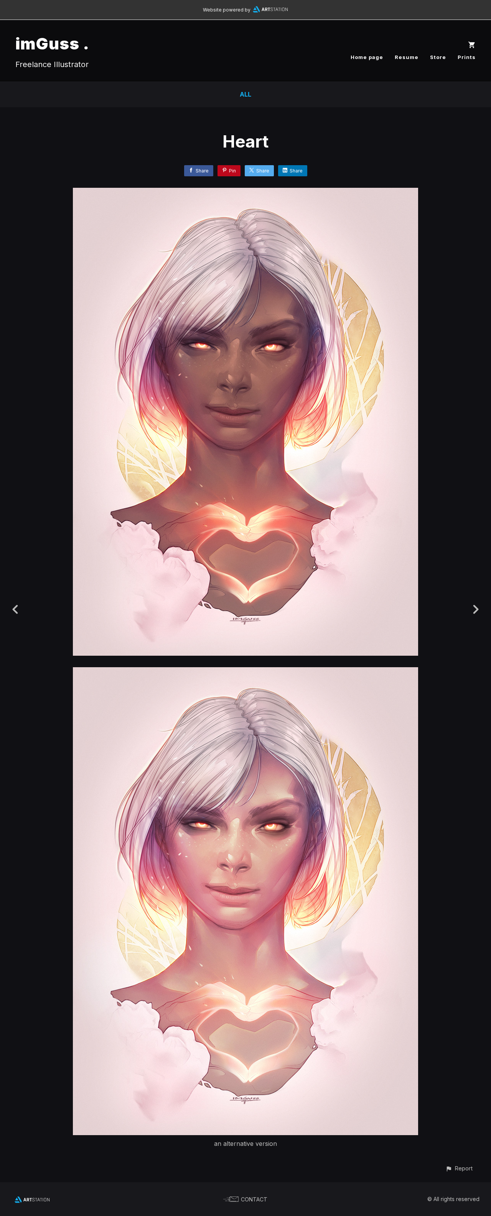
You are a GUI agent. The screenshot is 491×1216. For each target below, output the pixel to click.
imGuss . (52, 43)
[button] (459, 1168)
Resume (407, 57)
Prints (467, 57)
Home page (367, 57)
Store (438, 57)
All (245, 94)
